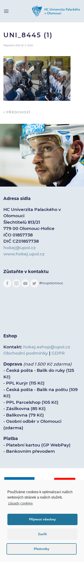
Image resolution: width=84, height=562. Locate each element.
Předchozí (17, 112)
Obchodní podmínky (25, 353)
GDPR (58, 353)
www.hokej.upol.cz (24, 254)
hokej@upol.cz (19, 247)
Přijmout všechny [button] (42, 519)
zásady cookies (20, 503)
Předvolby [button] (41, 549)
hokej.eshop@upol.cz (46, 346)
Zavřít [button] (42, 534)
